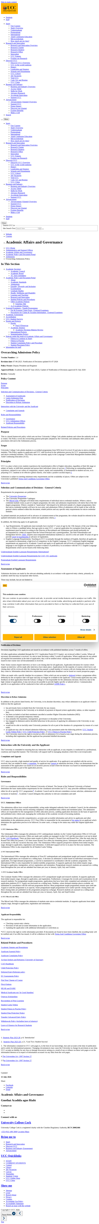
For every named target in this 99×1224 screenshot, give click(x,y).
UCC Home (10, 248)
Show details (85, 630)
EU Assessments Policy (10, 976)
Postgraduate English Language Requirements (18, 560)
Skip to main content (9, 2)
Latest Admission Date (14, 398)
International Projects (19, 332)
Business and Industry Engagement (19, 1148)
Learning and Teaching (19, 295)
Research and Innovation (20, 297)
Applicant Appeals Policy (10, 951)
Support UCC (16, 97)
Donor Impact (16, 106)
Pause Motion (7, 1215)
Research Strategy (17, 50)
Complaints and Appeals (15, 411)
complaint (32, 763)
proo (14, 537)
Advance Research (18, 93)
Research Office (17, 52)
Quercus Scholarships (9, 997)
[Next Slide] (4, 1218)
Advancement (11, 1151)
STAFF (9, 1161)
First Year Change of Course (12, 980)
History (13, 67)
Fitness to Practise (17, 341)
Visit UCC (15, 78)
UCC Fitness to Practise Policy (59, 732)
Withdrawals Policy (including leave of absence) (19, 1021)
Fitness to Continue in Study (21, 339)
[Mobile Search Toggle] (2, 119)
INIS (24, 535)
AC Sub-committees (18, 276)
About (13, 280)
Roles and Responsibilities (11, 415)
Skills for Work (16, 91)
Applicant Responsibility (15, 423)
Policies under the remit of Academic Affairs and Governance (29, 336)
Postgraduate (15, 32)
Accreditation (11, 317)
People (13, 323)
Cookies (9, 1199)
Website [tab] (9, 234)
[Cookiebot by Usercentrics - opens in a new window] (85, 585)
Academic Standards (18, 282)
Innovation (15, 54)
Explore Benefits (17, 110)
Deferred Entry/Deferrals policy (13, 972)
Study (8, 1142)
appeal (54, 763)
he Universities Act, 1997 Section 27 (18, 1061)
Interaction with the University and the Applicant (19, 406)
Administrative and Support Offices (19, 250)
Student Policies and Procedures (23, 299)
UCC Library (16, 74)
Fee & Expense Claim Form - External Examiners (30, 310)
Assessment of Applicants (15, 396)
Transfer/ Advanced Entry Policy (13, 1017)
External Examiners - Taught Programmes (22, 308)
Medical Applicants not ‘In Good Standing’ (17, 993)
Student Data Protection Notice (13, 1013)
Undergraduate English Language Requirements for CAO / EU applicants (29, 556)
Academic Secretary (13, 269)
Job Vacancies (16, 76)
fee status (75, 820)
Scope (3, 385)
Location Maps (23, 1132)
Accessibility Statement (15, 1204)
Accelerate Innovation (19, 95)
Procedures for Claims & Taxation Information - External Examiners (37, 312)
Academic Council (18, 271)
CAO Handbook (12, 838)
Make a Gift (15, 113)
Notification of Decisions (15, 400)
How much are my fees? (20, 41)
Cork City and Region (19, 80)
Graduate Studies (17, 291)
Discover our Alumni (19, 108)
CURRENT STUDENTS (16, 1163)
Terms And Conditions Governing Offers (34, 479)
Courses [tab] (9, 236)
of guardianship (23, 537)
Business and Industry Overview (23, 87)
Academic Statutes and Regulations (14, 947)
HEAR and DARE (8, 988)
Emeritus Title (20, 304)
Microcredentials (17, 39)
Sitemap (9, 1191)
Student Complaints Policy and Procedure (26, 343)
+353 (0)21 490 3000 (9, 1132)
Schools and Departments (20, 71)
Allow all (81, 637)
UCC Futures (16, 56)
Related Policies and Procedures (13, 427)
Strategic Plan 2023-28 (11, 1038)
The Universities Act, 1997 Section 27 (17, 1056)
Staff (7, 20)
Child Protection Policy (10, 968)
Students (9, 17)
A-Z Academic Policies (19, 306)
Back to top (5, 483)
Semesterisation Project (19, 334)
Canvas (8, 1172)
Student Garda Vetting (9, 1005)
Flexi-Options (6, 984)
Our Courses (15, 26)
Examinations (16, 289)
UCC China (15, 82)
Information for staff (13, 347)
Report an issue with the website (18, 1206)
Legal (8, 1193)
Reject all (18, 637)
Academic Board (17, 273)
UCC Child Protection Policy (34, 732)
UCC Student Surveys (14, 319)
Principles (4, 388)
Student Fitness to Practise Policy (13, 1009)
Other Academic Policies (20, 302)
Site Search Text (9, 228)
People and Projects (13, 321)
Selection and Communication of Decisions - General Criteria (24, 392)
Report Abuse (11, 1195)
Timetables (10, 1174)
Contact (9, 1165)
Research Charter (17, 48)
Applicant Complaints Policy (12, 956)
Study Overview (17, 28)
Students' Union (12, 1176)
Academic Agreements (14, 315)
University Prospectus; (17, 496)
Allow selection (49, 637)
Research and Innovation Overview (24, 45)
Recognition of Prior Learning (12, 1001)
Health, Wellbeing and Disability (23, 293)
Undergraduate (16, 30)
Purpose (4, 383)
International (15, 35)
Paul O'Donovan (21, 326)
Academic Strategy (18, 328)
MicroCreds (14, 501)
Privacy (9, 1197)
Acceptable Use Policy (14, 1201)
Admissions (10, 257)
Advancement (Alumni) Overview (24, 102)
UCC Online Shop (13, 1178)
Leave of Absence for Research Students (16, 1025)
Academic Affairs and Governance (19, 252)
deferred (72, 675)
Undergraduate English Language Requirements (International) (25, 552)
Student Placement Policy (20, 345)
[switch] (37, 621)
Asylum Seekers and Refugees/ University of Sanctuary (22, 960)
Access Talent (16, 89)
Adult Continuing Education (21, 37)
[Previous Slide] (20, 1213)
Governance (10, 419)
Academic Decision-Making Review (29, 330)
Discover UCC (11, 1146)
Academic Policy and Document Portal (20, 254)
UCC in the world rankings (21, 65)
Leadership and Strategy (20, 69)
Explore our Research (19, 58)
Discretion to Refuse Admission (18, 402)
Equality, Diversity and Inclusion (23, 286)
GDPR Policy (59, 684)
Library (8, 1167)
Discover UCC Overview (20, 63)
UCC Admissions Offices (15, 421)
